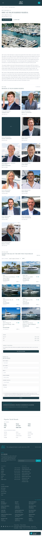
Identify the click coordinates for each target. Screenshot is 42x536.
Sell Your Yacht (3, 491)
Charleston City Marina (19, 518)
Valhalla (29, 423)
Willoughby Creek (4, 518)
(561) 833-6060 (31, 512)
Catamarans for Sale (25, 478)
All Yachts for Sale (25, 481)
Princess (17, 423)
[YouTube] (3, 526)
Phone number (6, 375)
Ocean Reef (3, 510)
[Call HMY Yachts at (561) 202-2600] (39, 3)
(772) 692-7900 (31, 516)
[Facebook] (1, 526)
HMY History (3, 488)
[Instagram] (5, 526)
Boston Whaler (30, 433)
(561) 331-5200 (17, 467)
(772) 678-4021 (3, 516)
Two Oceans (18, 425)
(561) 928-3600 (17, 479)
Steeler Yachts (18, 427)
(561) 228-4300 (17, 474)
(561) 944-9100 (17, 477)
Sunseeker (30, 432)
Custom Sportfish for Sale (26, 469)
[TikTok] (9, 526)
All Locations (38, 499)
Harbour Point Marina (32, 501)
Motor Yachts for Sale (26, 471)
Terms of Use (33, 526)
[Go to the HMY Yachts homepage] (21, 2)
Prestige (5, 437)
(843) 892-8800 (17, 471)
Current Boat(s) (6, 380)
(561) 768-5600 (17, 469)
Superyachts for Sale (25, 474)
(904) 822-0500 (17, 508)
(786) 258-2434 (3, 512)
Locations (6, 7)
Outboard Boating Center (19, 510)
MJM (5, 427)
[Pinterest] (12, 526)
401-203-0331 (31, 520)
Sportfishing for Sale (25, 467)
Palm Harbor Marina (32, 510)
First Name (5, 360)
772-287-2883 (3, 520)
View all (38, 255)
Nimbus (29, 425)
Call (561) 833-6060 (7, 19)
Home (3, 7)
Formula (29, 435)
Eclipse (5, 425)
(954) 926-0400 (3, 508)
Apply (23, 258)
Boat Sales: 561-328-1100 (19, 512)
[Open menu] (3, 3)
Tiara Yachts (18, 433)
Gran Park (16, 501)
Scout (17, 437)
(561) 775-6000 (17, 516)
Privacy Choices (23, 524)
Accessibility (16, 527)
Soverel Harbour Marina (19, 514)
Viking (5, 423)
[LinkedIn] (7, 526)
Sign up (38, 460)
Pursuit (5, 435)
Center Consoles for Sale (26, 473)
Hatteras (5, 433)
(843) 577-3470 (17, 520)
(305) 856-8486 (31, 508)
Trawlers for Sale (25, 479)
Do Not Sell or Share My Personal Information (22, 526)
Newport (30, 518)
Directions (17, 19)
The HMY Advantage (4, 486)
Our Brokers (3, 489)
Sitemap (20, 527)
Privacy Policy (16, 524)
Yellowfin (29, 437)
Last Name (5, 365)
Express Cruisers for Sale (26, 476)
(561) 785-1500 (17, 476)
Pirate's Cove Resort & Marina (6, 514)
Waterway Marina (32, 514)
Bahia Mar (3, 501)
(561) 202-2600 (38, 447)
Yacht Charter (3, 493)
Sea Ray (5, 432)
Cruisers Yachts (18, 435)
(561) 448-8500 (17, 472)
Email (4, 370)
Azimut (17, 432)
